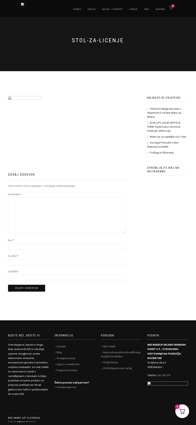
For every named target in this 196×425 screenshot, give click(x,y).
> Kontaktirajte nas (66, 387)
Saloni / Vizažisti (112, 9)
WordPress (30, 421)
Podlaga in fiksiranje (162, 152)
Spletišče (13, 271)
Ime (11, 240)
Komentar (14, 194)
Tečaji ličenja (110, 362)
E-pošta (13, 256)
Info (146, 9)
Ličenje (133, 9)
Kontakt (160, 9)
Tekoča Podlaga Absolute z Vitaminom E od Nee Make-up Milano (164, 112)
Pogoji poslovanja (67, 370)
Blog (59, 352)
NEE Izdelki (109, 346)
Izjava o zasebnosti (68, 364)
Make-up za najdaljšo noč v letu (168, 136)
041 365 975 (164, 375)
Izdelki (91, 9)
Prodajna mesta (66, 358)
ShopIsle (12, 421)
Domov (77, 9)
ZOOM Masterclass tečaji (117, 368)
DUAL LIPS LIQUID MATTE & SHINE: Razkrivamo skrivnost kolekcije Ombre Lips (163, 126)
